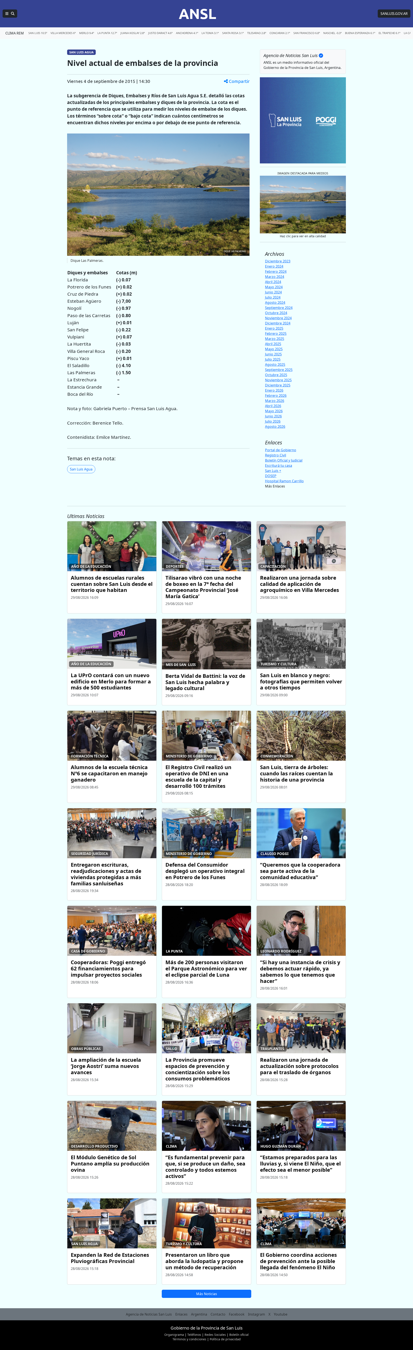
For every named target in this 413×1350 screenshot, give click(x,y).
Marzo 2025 (274, 338)
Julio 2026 (272, 421)
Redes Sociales (215, 1335)
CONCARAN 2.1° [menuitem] (280, 33)
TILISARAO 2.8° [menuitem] (256, 33)
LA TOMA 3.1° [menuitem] (210, 33)
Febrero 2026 (276, 395)
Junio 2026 (273, 416)
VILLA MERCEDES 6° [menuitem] (63, 33)
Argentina (199, 1314)
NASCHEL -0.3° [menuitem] (332, 33)
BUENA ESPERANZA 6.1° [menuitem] (360, 33)
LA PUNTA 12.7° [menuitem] (107, 33)
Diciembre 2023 (277, 261)
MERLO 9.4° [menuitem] (86, 33)
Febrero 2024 (276, 271)
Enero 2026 (274, 390)
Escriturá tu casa (278, 465)
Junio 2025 (273, 354)
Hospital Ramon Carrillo (284, 481)
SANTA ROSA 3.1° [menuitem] (233, 33)
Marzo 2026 (274, 400)
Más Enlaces (275, 486)
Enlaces (181, 1314)
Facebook (237, 1314)
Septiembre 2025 (279, 369)
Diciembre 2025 (277, 385)
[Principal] (10, 13)
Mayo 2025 (274, 349)
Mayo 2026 (274, 411)
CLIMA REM (14, 33)
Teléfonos (194, 1335)
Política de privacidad (225, 1339)
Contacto (218, 1314)
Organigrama (174, 1335)
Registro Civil (275, 455)
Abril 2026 (273, 405)
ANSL (197, 13)
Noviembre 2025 (278, 380)
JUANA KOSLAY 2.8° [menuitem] (132, 33)
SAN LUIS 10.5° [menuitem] (37, 33)
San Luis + (273, 470)
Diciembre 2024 (277, 323)
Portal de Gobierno (280, 450)
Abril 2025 (273, 343)
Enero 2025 (274, 328)
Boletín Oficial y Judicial (283, 460)
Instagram (256, 1314)
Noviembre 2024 (278, 318)
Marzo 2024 (274, 276)
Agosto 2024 (275, 302)
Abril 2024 (273, 281)
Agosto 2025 (275, 364)
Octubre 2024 (276, 312)
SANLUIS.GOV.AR (394, 13)
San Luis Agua (81, 469)
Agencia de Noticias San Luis (149, 1314)
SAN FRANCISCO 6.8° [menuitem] (306, 33)
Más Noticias (206, 1293)
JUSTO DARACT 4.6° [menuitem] (160, 33)
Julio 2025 (272, 359)
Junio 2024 (273, 292)
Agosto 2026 (275, 426)
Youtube (280, 1314)
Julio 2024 (272, 297)
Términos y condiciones (189, 1339)
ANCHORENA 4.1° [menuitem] (187, 33)
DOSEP (270, 475)
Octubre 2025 (276, 374)
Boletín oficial (239, 1335)
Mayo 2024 (274, 287)
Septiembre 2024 (279, 307)
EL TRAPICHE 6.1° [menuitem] (389, 33)
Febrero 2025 (276, 333)
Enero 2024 (274, 266)
